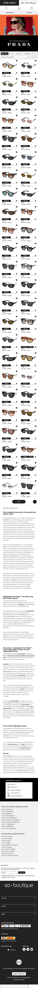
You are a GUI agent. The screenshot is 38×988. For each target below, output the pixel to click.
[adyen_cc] (2, 926)
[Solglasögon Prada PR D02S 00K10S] (28, 449)
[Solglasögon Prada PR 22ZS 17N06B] (9, 376)
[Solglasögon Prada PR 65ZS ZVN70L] (9, 84)
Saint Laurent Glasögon (8, 849)
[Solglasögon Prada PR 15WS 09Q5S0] (9, 266)
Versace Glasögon (7, 847)
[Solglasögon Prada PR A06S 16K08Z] (28, 394)
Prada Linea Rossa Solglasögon (11, 820)
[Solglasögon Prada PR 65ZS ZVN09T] (28, 65)
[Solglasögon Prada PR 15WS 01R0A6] (28, 84)
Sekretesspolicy (25, 977)
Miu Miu (22, 689)
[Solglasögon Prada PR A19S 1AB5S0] (9, 449)
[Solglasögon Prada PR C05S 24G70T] (28, 340)
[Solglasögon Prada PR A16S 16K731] (9, 248)
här (14, 877)
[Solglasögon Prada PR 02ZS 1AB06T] (28, 248)
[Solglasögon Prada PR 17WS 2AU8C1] (9, 212)
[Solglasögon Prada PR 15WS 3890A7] (28, 321)
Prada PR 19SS (14, 701)
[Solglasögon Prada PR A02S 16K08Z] (9, 303)
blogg (22, 744)
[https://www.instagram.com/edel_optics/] (27, 949)
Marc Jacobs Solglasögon (9, 828)
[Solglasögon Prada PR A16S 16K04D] (9, 193)
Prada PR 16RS (21, 653)
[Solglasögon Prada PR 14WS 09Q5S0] (9, 394)
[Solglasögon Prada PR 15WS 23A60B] (9, 431)
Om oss (3, 898)
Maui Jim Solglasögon (8, 824)
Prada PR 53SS (21, 675)
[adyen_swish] (23, 926)
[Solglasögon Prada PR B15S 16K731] (9, 340)
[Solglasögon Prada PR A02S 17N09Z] (9, 321)
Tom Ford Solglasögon (8, 815)
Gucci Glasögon (6, 842)
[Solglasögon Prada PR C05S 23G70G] (28, 358)
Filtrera (5, 53)
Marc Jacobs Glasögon (8, 851)
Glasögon (29, 12)
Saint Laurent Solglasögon (9, 817)
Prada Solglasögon (7, 809)
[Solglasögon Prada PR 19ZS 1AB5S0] (28, 285)
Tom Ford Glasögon (7, 836)
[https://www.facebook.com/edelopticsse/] (24, 949)
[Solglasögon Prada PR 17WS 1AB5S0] (9, 102)
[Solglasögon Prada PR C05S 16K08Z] (9, 468)
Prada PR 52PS (25, 704)
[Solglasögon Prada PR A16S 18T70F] (28, 139)
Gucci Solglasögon (7, 813)
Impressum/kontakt (19, 979)
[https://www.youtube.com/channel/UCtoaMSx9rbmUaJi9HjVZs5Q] (31, 949)
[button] (9, 3)
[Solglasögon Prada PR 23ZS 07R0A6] (28, 212)
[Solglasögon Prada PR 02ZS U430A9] (28, 157)
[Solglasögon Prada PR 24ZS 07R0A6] (9, 230)
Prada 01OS (6, 664)
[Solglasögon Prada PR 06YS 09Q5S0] (28, 468)
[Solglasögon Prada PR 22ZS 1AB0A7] (28, 266)
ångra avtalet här (19, 974)
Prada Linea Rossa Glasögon (10, 855)
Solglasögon (10, 12)
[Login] (19, 8)
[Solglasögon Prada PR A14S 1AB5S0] (9, 358)
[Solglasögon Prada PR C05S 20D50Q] (28, 230)
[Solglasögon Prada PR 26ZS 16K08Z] (9, 157)
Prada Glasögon (6, 840)
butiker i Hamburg (25, 747)
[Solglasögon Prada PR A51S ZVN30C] (28, 376)
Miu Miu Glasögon (7, 838)
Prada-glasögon (30, 611)
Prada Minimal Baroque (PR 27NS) (16, 655)
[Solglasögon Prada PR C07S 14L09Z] (28, 413)
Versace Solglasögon (8, 826)
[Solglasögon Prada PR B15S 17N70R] (9, 65)
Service (3, 906)
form (24, 746)
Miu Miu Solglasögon (8, 811)
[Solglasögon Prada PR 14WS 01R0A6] (9, 413)
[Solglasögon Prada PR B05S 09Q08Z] (9, 285)
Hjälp (3, 914)
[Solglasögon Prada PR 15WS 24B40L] (9, 139)
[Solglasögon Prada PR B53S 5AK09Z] (28, 175)
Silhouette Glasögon (7, 853)
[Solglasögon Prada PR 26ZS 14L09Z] (28, 102)
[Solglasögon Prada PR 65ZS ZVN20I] (28, 120)
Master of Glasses (12, 744)
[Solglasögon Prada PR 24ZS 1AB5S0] (28, 486)
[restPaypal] (11, 926)
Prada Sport (21, 604)
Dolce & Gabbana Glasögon (10, 845)
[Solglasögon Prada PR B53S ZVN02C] (9, 486)
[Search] (6, 8)
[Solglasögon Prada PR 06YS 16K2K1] (28, 431)
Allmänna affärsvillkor (13, 977)
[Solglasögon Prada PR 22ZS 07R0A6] (9, 120)
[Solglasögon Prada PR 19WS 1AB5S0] (28, 303)
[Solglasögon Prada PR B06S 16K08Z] (28, 193)
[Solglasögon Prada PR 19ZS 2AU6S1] (9, 175)
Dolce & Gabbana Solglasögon (10, 822)
